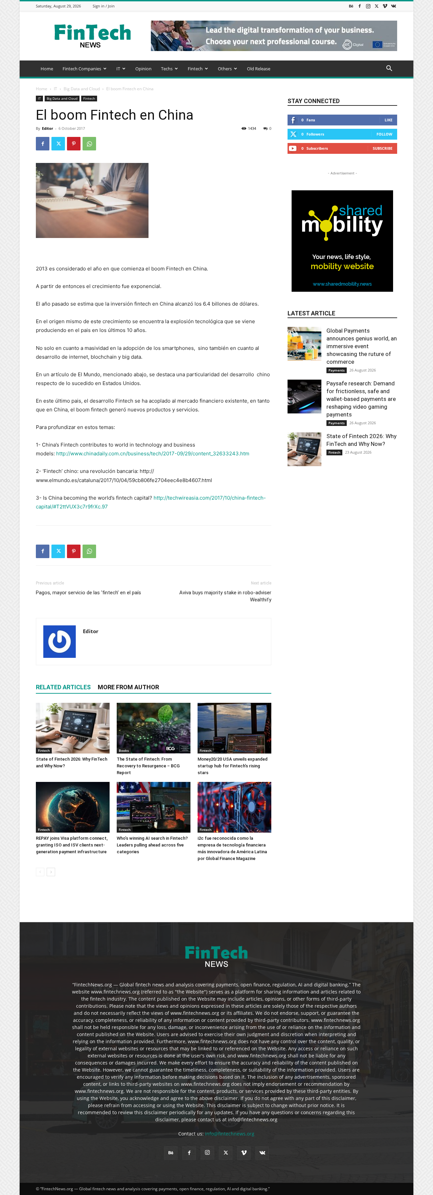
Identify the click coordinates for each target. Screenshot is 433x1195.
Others (225, 69)
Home (47, 69)
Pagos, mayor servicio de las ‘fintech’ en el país (88, 593)
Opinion (143, 69)
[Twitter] (376, 5)
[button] (389, 69)
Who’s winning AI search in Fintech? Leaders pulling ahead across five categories (152, 845)
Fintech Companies (82, 69)
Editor (47, 128)
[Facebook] (359, 5)
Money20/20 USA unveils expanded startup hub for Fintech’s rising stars (233, 766)
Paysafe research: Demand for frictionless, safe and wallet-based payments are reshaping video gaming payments (361, 399)
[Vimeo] (385, 5)
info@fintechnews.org (229, 1133)
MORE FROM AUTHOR (128, 687)
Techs (167, 69)
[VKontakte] (393, 5)
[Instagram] (368, 5)
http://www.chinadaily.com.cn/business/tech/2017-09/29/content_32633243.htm (152, 453)
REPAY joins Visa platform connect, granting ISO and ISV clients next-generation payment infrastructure (72, 845)
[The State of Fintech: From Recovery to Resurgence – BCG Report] (153, 728)
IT (118, 69)
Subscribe (382, 148)
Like (388, 119)
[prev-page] (40, 872)
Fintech (195, 69)
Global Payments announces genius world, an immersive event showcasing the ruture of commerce (361, 346)
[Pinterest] (74, 143)
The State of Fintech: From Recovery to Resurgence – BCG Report (148, 766)
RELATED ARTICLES (63, 687)
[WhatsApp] (89, 143)
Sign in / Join (104, 5)
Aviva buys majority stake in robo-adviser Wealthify (225, 596)
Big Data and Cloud (82, 89)
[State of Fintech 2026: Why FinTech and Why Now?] (73, 728)
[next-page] (51, 872)
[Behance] (351, 5)
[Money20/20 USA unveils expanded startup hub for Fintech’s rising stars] (234, 728)
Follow (384, 134)
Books (124, 750)
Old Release (258, 69)
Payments (336, 370)
